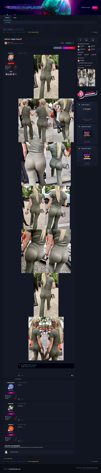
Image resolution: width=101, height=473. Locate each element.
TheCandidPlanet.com (14, 469)
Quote (22, 375)
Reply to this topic (69, 47)
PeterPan (10, 53)
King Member (87, 141)
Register (23, 366)
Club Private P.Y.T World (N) (87, 119)
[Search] (4, 29)
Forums (8, 22)
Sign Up (94, 7)
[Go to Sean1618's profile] (11, 407)
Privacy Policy (6, 467)
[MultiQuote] (19, 375)
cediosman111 (10, 382)
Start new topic (58, 47)
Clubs (14, 17)
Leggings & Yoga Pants (18, 43)
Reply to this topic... (15, 452)
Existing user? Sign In (86, 7)
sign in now (30, 447)
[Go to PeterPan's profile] (6, 43)
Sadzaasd (10, 424)
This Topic (20, 29)
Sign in (27, 366)
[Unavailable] (46, 76)
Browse (7, 17)
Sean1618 (10, 403)
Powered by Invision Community (90, 469)
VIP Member (87, 163)
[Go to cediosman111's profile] (11, 386)
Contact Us (14, 467)
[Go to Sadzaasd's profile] (11, 428)
